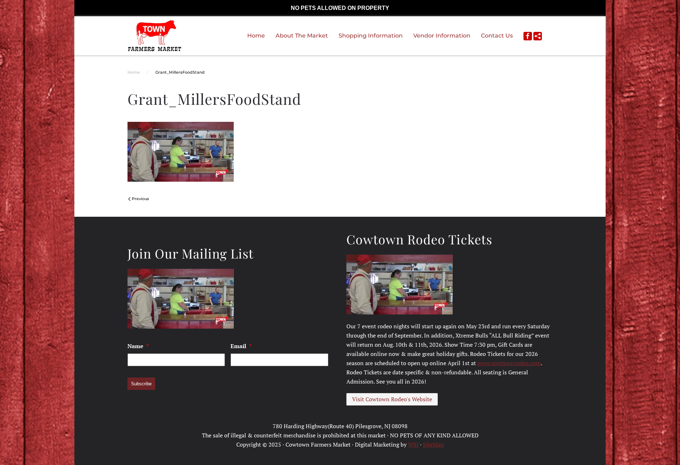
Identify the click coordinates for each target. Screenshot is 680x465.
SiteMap (433, 444)
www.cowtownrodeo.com (509, 363)
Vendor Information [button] (441, 35)
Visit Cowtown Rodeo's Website (392, 399)
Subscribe (141, 383)
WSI (413, 444)
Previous (140, 198)
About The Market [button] (302, 35)
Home (256, 35)
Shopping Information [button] (371, 35)
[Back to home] (155, 36)
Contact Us (497, 35)
